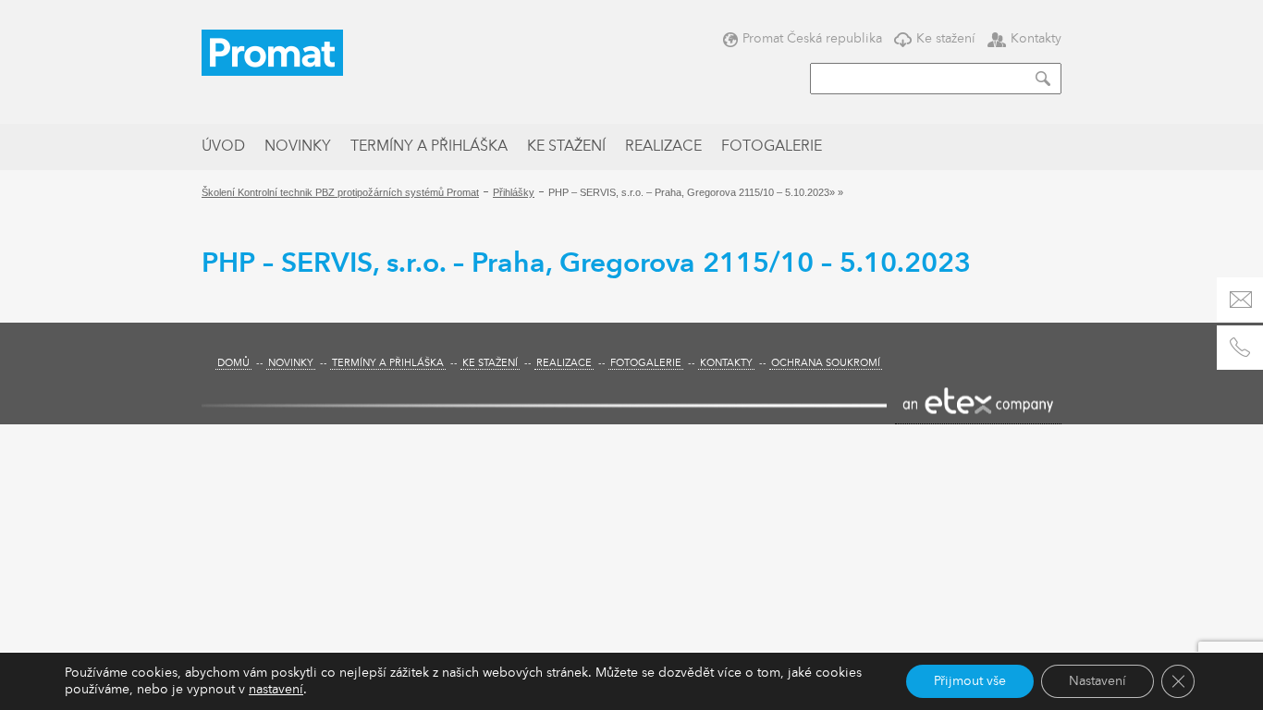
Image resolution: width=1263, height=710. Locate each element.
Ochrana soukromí (825, 364)
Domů (233, 364)
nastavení (276, 689)
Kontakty (1036, 38)
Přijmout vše (970, 681)
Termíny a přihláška (429, 147)
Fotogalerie (771, 147)
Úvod (223, 147)
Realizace (663, 147)
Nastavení (1097, 681)
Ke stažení (945, 38)
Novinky (297, 147)
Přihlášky (513, 192)
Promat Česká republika (812, 38)
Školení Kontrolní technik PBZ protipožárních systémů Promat (340, 192)
